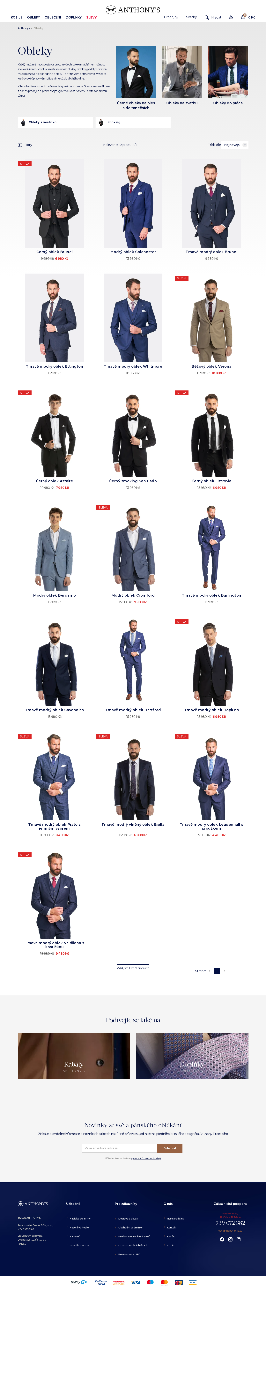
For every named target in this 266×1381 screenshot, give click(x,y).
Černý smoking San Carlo (133, 481)
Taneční (74, 1236)
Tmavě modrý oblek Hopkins (211, 710)
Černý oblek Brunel (54, 252)
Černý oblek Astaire (54, 481)
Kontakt (171, 1227)
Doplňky (74, 17)
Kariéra (171, 1236)
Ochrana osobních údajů (132, 1245)
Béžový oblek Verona (211, 366)
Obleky (33, 17)
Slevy (91, 17)
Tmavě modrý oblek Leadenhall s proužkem (211, 826)
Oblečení (53, 17)
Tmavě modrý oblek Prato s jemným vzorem (54, 826)
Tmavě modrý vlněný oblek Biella (133, 824)
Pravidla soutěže (79, 1245)
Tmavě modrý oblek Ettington (54, 366)
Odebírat (170, 1148)
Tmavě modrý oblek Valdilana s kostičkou (54, 945)
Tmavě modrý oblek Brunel (211, 252)
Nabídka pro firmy (80, 1218)
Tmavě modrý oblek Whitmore (133, 366)
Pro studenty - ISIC (129, 1254)
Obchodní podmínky (130, 1227)
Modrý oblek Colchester (133, 252)
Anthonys (24, 28)
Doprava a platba (128, 1218)
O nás (170, 1245)
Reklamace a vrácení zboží (134, 1236)
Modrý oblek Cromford (133, 595)
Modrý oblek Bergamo (54, 595)
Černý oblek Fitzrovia (212, 481)
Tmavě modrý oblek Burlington (211, 595)
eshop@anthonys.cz (230, 1230)
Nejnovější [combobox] (232, 145)
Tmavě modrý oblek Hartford (133, 710)
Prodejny (171, 17)
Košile (16, 17)
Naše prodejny (175, 1218)
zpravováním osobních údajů (146, 1158)
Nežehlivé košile (79, 1227)
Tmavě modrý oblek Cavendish (54, 710)
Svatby (191, 17)
